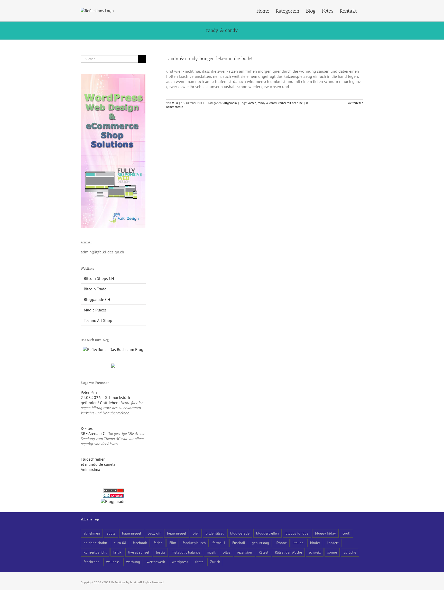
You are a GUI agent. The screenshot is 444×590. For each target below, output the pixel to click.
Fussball (238, 542)
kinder (315, 542)
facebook (140, 542)
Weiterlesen (355, 103)
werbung (133, 561)
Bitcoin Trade (95, 288)
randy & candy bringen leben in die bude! (209, 58)
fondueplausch (194, 542)
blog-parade (239, 533)
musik (211, 552)
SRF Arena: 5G (93, 433)
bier (196, 533)
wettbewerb (156, 561)
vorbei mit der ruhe (290, 103)
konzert (333, 542)
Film (172, 542)
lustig (160, 552)
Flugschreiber (93, 459)
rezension (244, 552)
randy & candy (267, 103)
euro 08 (120, 542)
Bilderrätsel (215, 533)
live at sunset (138, 552)
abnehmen (92, 533)
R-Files (87, 428)
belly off (154, 533)
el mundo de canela (98, 464)
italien (298, 542)
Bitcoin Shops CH (99, 278)
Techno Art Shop (98, 320)
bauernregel (131, 533)
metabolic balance (186, 552)
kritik (117, 552)
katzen (252, 103)
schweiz (315, 552)
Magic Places (95, 309)
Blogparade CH (97, 299)
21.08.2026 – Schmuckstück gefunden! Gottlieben (105, 400)
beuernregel (176, 533)
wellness (112, 561)
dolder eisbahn (95, 542)
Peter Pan (89, 392)
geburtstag (260, 542)
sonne (332, 552)
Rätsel (263, 552)
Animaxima (90, 469)
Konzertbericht (95, 552)
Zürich (215, 561)
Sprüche (350, 552)
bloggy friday (325, 533)
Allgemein (230, 103)
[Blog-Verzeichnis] (113, 496)
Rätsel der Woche (288, 552)
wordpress (180, 561)
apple (111, 533)
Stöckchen (91, 561)
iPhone (281, 542)
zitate (199, 561)
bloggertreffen (267, 533)
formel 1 (219, 542)
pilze (226, 552)
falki (175, 103)
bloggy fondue (296, 533)
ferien (158, 542)
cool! (346, 533)
